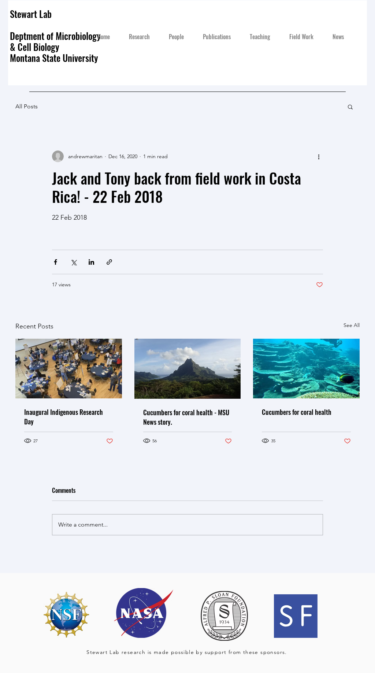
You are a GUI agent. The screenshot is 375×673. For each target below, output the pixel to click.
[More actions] (318, 156)
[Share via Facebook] (55, 262)
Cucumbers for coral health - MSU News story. (186, 417)
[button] (350, 106)
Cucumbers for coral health (296, 412)
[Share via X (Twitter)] (73, 262)
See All (352, 325)
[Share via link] (109, 262)
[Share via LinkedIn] (91, 262)
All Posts (26, 106)
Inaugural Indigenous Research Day (63, 416)
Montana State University (55, 57)
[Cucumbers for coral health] (306, 368)
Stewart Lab (31, 14)
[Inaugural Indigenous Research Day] (68, 368)
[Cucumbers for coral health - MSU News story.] (187, 369)
